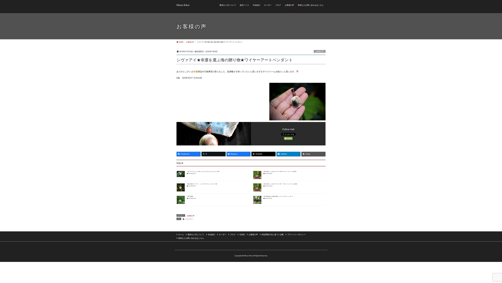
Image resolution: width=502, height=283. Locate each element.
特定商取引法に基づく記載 (273, 234)
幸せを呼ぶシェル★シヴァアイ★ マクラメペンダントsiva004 (280, 184)
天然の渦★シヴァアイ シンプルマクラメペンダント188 (202, 184)
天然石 (242, 234)
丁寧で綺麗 (190, 196)
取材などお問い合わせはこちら (191, 238)
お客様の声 (320, 51)
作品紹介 (211, 234)
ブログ (233, 234)
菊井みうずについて (196, 234)
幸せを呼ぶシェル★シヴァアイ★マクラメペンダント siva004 (280, 171)
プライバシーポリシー (296, 234)
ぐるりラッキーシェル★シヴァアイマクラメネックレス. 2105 (203, 171)
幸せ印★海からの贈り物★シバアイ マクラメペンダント (278, 196)
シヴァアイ (189, 219)
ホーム (181, 234)
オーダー (222, 234)
